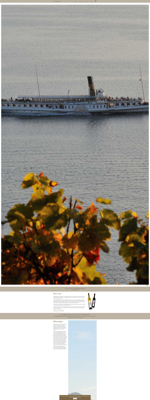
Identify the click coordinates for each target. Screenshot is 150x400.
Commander (86, 1)
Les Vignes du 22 (57, 1)
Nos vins (75, 1)
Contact (91, 1)
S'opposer (75, 398)
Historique (80, 1)
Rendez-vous (56, 310)
